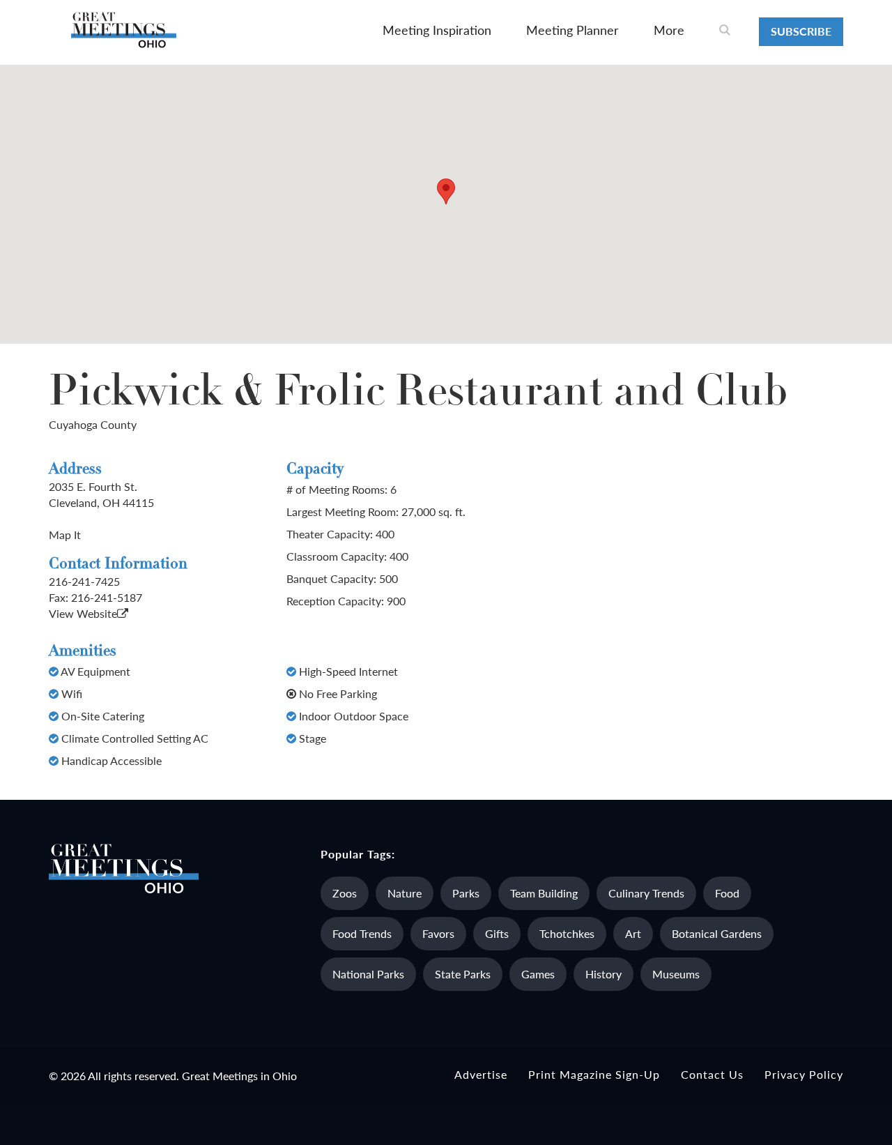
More (669, 29)
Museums (676, 974)
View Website (83, 613)
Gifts (497, 933)
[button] (446, 191)
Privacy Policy (803, 1074)
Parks (465, 893)
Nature (404, 893)
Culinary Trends (646, 893)
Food (727, 893)
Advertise (480, 1074)
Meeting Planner (572, 29)
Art (633, 933)
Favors (438, 933)
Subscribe (801, 31)
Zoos (344, 893)
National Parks (368, 974)
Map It (65, 534)
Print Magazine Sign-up (594, 1074)
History (603, 974)
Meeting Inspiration (437, 29)
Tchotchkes (566, 933)
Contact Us (712, 1074)
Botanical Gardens (717, 933)
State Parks (463, 974)
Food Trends (362, 933)
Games (538, 974)
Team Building (544, 893)
